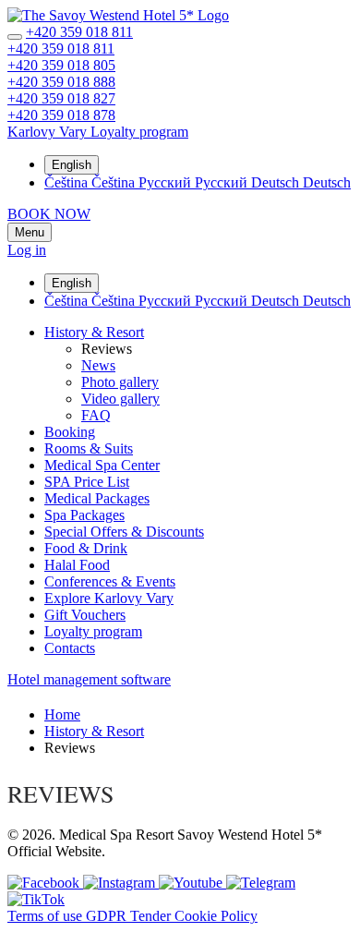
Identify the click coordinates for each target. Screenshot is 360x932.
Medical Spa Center (102, 465)
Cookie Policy (216, 916)
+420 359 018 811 (79, 32)
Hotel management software (89, 679)
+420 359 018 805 (61, 65)
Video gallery (120, 398)
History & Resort (94, 332)
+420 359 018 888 (61, 82)
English (71, 165)
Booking (69, 432)
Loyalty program (93, 631)
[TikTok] (36, 899)
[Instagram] (121, 882)
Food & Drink (85, 548)
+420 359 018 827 (61, 98)
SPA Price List (86, 482)
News (98, 365)
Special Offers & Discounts (124, 531)
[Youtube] (192, 882)
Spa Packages (84, 515)
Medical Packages (97, 498)
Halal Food (77, 565)
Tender (152, 916)
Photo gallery (120, 382)
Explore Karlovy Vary (109, 598)
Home (62, 714)
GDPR (108, 916)
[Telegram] (260, 882)
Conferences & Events (109, 581)
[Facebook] (45, 882)
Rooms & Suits (88, 448)
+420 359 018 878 (61, 115)
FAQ (96, 415)
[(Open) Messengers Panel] (14, 37)
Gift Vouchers (85, 615)
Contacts (69, 648)
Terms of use (46, 916)
